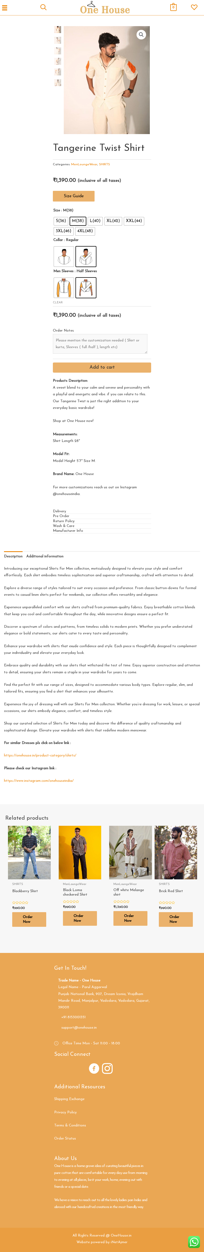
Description (13, 556)
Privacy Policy (65, 1112)
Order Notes (63, 330)
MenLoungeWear (84, 164)
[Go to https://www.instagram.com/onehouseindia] (107, 1069)
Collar (58, 240)
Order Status (65, 1138)
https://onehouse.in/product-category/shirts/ (40, 755)
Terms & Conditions (70, 1125)
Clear (58, 302)
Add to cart (102, 367)
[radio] (61, 221)
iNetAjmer (119, 1242)
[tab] (102, 511)
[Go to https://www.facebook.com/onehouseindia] (94, 1069)
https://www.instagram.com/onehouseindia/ (39, 781)
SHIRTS (104, 164)
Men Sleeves (63, 271)
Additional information (44, 556)
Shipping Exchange (69, 1099)
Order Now (28, 919)
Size (56, 210)
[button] (74, 196)
